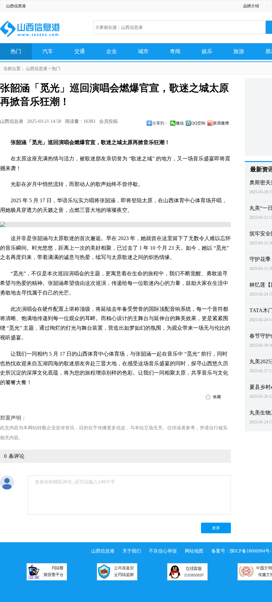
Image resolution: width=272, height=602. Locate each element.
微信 (180, 123)
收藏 (217, 396)
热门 (16, 51)
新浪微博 (221, 123)
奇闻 (175, 51)
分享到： (160, 123)
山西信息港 (16, 6)
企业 (111, 51)
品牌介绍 (251, 6)
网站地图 (194, 551)
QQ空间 (198, 123)
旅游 (239, 51)
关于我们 (131, 551)
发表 (216, 528)
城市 (143, 51)
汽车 (47, 51)
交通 (79, 51)
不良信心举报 (163, 551)
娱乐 (207, 51)
